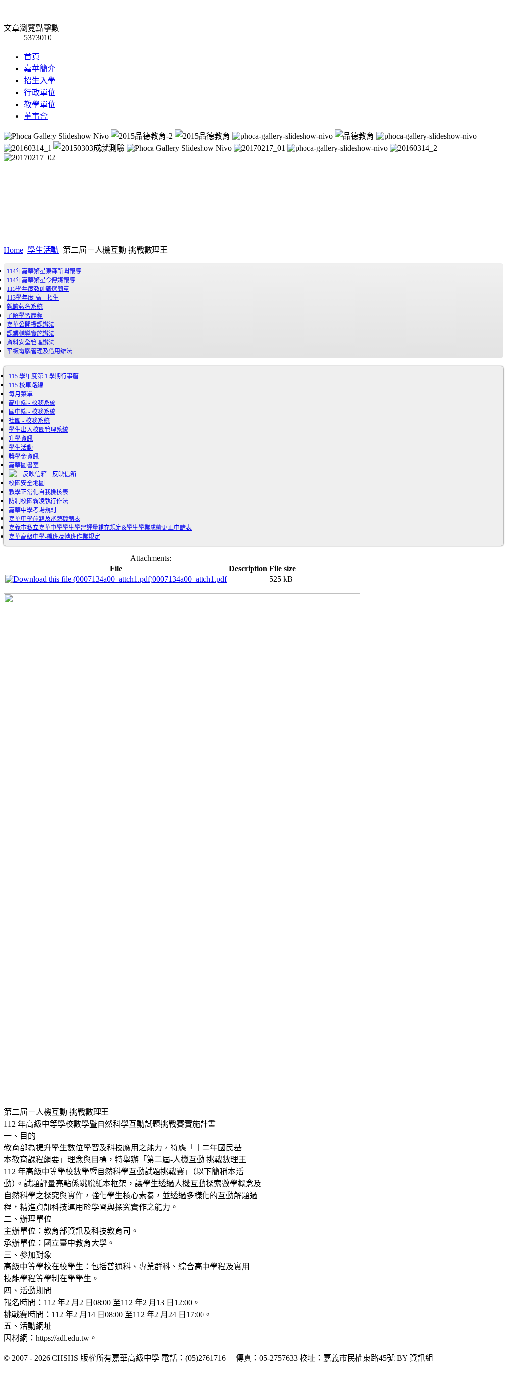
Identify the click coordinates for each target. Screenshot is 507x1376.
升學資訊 (21, 438)
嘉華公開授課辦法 (30, 324)
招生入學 (39, 80)
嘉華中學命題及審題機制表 (44, 519)
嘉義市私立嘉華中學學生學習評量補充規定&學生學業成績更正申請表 (100, 527)
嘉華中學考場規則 (32, 510)
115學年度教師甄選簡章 (38, 289)
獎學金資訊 (24, 456)
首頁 (32, 57)
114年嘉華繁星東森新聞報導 (44, 271)
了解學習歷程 (25, 315)
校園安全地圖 (27, 483)
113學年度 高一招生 (33, 297)
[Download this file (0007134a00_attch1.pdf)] (78, 579)
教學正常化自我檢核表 (38, 492)
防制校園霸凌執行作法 (38, 501)
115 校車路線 (26, 385)
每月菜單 (21, 394)
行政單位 (39, 92)
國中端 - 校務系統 (32, 411)
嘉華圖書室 (24, 465)
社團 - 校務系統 (29, 420)
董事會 (36, 116)
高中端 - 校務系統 (32, 403)
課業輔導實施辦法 (30, 333)
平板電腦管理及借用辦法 (39, 351)
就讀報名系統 (25, 306)
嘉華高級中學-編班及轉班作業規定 (54, 536)
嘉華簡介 (39, 68)
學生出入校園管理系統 (38, 429)
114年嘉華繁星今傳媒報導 (41, 280)
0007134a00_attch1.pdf (189, 579)
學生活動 (43, 250)
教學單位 (39, 104)
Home (13, 250)
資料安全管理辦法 (30, 342)
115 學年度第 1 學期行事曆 (44, 376)
